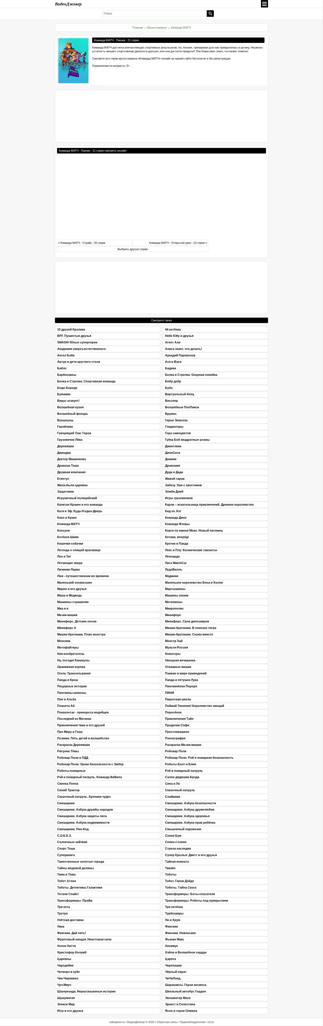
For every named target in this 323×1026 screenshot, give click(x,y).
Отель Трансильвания (73, 673)
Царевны (64, 959)
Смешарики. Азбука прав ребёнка (190, 822)
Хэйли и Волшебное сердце (186, 952)
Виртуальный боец (179, 394)
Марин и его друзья (71, 588)
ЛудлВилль (173, 569)
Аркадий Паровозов (180, 355)
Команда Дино (176, 517)
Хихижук (171, 945)
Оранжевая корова (71, 666)
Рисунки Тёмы (68, 751)
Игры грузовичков (179, 498)
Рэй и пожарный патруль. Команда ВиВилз (89, 777)
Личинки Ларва (68, 569)
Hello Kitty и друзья (179, 335)
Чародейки (65, 965)
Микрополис (174, 608)
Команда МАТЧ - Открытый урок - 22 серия (177, 242)
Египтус (63, 478)
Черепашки (173, 965)
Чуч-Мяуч (64, 984)
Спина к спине (176, 842)
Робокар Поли (175, 751)
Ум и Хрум (172, 920)
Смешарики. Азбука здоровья (187, 816)
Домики (170, 459)
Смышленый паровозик (183, 829)
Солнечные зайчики (72, 842)
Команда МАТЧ (181, 27)
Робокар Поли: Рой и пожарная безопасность (199, 757)
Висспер (171, 400)
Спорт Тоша (66, 848)
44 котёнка (173, 329)
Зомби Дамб (174, 491)
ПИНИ (169, 692)
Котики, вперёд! (177, 537)
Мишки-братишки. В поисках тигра (190, 627)
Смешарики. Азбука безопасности (190, 803)
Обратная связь (167, 1022)
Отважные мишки (178, 666)
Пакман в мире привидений (186, 673)
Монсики (63, 641)
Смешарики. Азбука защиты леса (82, 816)
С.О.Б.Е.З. (64, 835)
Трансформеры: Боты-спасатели (190, 894)
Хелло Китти (66, 945)
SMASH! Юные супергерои (77, 342)
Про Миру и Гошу (70, 731)
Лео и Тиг (64, 556)
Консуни (63, 530)
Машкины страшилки (73, 602)
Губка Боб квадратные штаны (187, 439)
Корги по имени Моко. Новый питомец (194, 530)
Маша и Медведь (69, 595)
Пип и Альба (66, 699)
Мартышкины (175, 588)
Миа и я (62, 608)
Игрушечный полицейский (77, 498)
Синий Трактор (68, 790)
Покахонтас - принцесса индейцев (83, 712)
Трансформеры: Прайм (74, 900)
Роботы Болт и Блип (180, 764)
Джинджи (64, 452)
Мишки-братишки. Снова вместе (189, 634)
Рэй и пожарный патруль (184, 770)
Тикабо (170, 868)
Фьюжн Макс (174, 939)
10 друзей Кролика (71, 329)
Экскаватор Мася (177, 998)
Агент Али (172, 342)
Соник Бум (173, 835)
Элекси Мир (66, 1004)
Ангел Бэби (66, 355)
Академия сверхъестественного (81, 348)
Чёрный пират (176, 971)
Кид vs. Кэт (173, 511)
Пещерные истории (72, 686)
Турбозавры (174, 913)
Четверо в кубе (68, 971)
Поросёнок (173, 712)
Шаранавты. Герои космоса (185, 984)
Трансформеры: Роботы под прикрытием (196, 900)
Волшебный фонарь (72, 413)
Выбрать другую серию (133, 249)
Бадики (170, 368)
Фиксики (171, 926)
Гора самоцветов (178, 433)
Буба (169, 387)
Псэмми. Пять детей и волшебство (83, 738)
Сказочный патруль (180, 790)
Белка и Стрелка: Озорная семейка (191, 374)
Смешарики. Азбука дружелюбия (189, 809)
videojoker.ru (117, 1022)
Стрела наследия (178, 848)
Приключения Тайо (179, 718)
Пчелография (175, 738)
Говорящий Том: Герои (74, 433)
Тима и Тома (66, 874)
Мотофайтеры (68, 647)
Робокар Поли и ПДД (72, 757)
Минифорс (173, 615)
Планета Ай (66, 705)
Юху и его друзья (70, 1010)
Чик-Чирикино (67, 978)
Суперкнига (66, 855)
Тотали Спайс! (68, 894)
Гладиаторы (174, 426)
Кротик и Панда (176, 543)
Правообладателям (192, 1022)
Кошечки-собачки (70, 543)
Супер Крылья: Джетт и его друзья (191, 855)
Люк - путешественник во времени (83, 576)
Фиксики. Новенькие (180, 933)
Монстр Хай (174, 641)
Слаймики (172, 796)
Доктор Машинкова (71, 459)
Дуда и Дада (174, 472)
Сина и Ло (172, 783)
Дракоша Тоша (68, 465)
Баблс (62, 368)
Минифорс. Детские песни (76, 621)
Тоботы (170, 874)
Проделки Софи (177, 725)
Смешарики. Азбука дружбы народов (85, 809)
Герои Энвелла (176, 420)
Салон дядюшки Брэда (182, 777)
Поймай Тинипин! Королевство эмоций (194, 705)
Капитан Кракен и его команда (79, 504)
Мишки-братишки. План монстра (81, 634)
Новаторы (173, 653)
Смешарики (66, 803)
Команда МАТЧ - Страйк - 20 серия (82, 242)
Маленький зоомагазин (74, 582)
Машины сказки (176, 595)
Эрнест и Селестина (180, 1004)
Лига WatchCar (176, 563)
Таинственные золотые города (80, 861)
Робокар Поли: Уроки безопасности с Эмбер (90, 764)
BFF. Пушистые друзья (74, 335)
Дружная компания (71, 472)
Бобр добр (173, 381)
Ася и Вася (173, 361)
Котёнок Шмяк (68, 537)
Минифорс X (66, 627)
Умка (60, 926)
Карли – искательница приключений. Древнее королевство (209, 504)
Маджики (171, 576)
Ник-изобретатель (70, 653)
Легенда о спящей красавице (79, 550)
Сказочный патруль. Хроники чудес (84, 796)
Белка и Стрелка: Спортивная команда (86, 381)
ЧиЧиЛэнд (172, 978)
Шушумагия (66, 998)
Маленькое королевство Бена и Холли (194, 582)
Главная (138, 27)
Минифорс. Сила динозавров (187, 621)
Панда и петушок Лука (181, 680)
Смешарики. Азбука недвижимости (83, 822)
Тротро (62, 913)
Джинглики (173, 446)
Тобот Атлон (66, 881)
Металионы (173, 602)
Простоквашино (177, 731)
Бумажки (63, 394)
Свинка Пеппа (67, 783)
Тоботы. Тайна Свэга (180, 887)
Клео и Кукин (67, 517)
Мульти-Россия (176, 647)
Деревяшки (65, 446)
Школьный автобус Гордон (185, 991)
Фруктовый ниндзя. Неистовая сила (84, 939)
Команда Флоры (177, 524)
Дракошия (172, 465)
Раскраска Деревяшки (73, 744)
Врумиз (170, 413)
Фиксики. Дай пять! (71, 933)
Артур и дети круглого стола (78, 361)
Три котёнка (174, 906)
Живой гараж (174, 478)
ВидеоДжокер (68, 4)
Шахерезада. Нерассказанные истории (86, 991)
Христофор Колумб (72, 952)
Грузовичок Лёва (69, 439)
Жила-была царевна (72, 485)
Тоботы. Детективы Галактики (79, 887)
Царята (170, 959)
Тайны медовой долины (75, 868)
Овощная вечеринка (180, 660)
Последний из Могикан (74, 718)
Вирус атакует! (68, 400)
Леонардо (172, 556)
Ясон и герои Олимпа (181, 1010)
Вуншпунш (65, 420)
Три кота (63, 906)
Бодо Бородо (67, 387)
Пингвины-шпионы (71, 692)
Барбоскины (66, 374)
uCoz (210, 1022)
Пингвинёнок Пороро (181, 686)
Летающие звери (69, 563)
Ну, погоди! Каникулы (73, 660)
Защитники (65, 491)
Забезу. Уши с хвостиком (183, 485)
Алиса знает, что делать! (183, 348)
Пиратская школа (178, 699)
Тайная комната (177, 861)
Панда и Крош (67, 680)
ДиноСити (172, 452)
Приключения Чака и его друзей (81, 725)
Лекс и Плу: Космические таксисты (191, 550)
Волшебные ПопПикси (182, 407)
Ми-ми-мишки (67, 615)
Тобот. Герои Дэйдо (179, 881)
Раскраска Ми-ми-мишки (183, 744)
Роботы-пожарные (71, 770)
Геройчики (65, 426)
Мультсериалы (157, 27)
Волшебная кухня (70, 407)
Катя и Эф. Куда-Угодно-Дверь (79, 511)
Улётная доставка (70, 920)
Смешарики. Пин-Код (73, 829)
